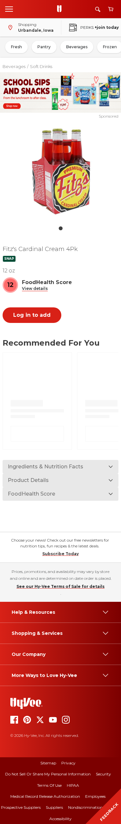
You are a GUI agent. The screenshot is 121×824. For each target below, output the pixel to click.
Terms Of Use (49, 785)
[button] (35, 288)
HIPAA (73, 785)
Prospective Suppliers (21, 807)
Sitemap (48, 763)
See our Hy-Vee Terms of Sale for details (60, 586)
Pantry (44, 46)
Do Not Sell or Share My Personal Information (48, 774)
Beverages (76, 46)
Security (103, 774)
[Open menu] (9, 9)
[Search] (98, 9)
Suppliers (54, 807)
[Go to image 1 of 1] (60, 228)
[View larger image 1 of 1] (60, 170)
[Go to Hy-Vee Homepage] (61, 9)
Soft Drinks (41, 66)
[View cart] (111, 9)
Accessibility (60, 818)
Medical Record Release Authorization (45, 796)
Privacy (68, 763)
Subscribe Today (60, 553)
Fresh (16, 46)
